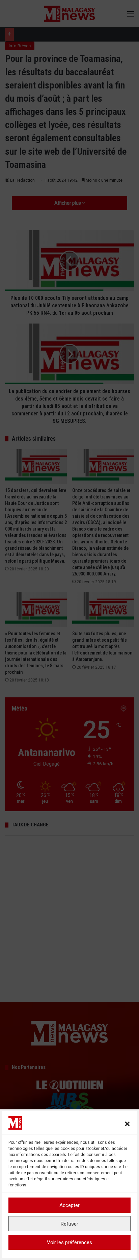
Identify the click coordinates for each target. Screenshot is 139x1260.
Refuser (69, 1224)
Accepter (69, 1205)
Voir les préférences (69, 1242)
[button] (127, 1124)
